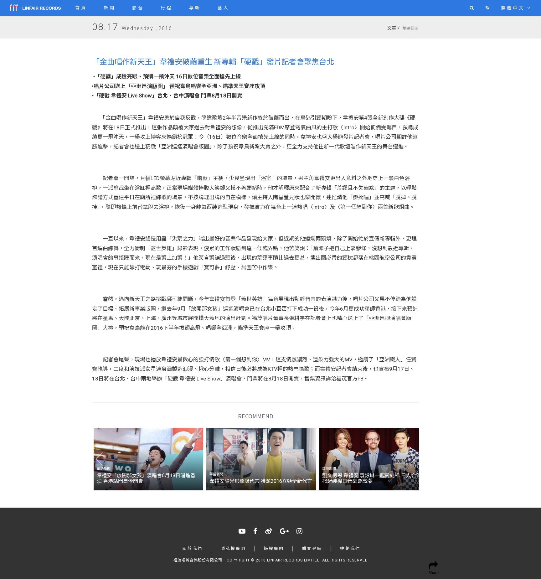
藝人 (223, 7)
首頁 (81, 7)
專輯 (195, 7)
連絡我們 (350, 548)
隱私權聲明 (233, 548)
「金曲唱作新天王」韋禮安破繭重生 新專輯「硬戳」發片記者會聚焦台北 (213, 61)
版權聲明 (274, 548)
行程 (167, 7)
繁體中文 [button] (514, 7)
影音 (138, 7)
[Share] (432, 564)
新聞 (110, 7)
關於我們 (193, 548)
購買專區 (312, 548)
